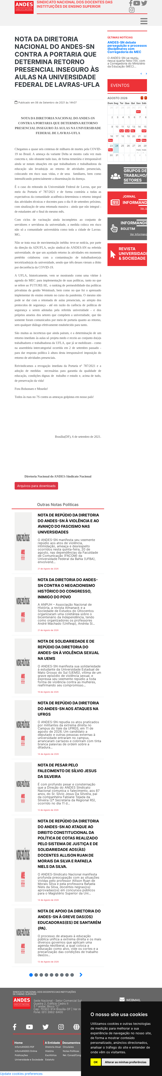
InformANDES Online (26, 1051)
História (49, 1051)
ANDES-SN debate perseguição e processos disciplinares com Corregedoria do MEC (127, 47)
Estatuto (49, 1059)
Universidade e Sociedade (29, 1059)
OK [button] (96, 1062)
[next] (145, 97)
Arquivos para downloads (36, 486)
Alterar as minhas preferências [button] (125, 1062)
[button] (141, 73)
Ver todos (146, 208)
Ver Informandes (140, 234)
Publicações (21, 1055)
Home (18, 1042)
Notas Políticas (71, 1051)
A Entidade (52, 1042)
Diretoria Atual (53, 1047)
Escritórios (51, 1055)
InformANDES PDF (24, 1047)
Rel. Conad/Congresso (75, 1055)
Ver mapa (79, 1009)
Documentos (71, 1042)
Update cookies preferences (21, 1074)
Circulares (68, 1047)
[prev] (142, 97)
